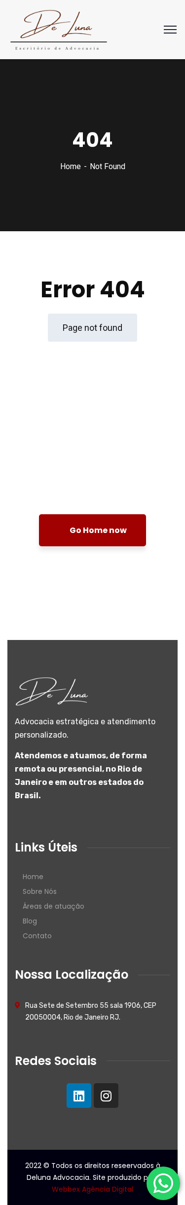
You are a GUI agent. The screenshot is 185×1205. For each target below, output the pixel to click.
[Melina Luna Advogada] (58, 29)
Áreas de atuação (53, 906)
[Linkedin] (79, 1095)
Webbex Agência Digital (92, 1189)
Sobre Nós (40, 891)
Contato (37, 936)
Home (70, 166)
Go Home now (97, 530)
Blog (30, 921)
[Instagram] (106, 1095)
